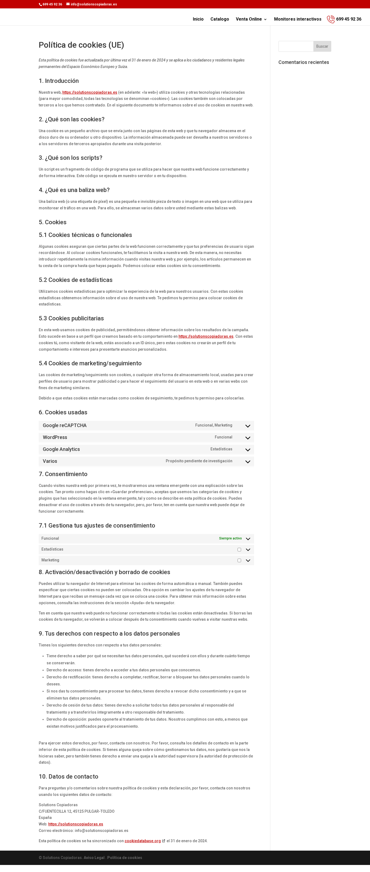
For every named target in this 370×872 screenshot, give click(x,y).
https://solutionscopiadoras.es (89, 92)
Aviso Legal (94, 857)
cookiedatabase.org (143, 841)
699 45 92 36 (348, 19)
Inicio (198, 19)
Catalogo (219, 19)
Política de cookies (124, 857)
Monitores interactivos (298, 19)
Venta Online (249, 19)
